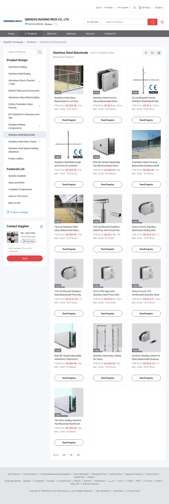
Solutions (71, 33)
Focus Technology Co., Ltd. (63, 490)
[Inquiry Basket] (135, 7)
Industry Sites (116, 474)
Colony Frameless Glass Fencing (20, 106)
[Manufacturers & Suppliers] (24, 6)
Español (27, 480)
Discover (90, 33)
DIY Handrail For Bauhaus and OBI (23, 116)
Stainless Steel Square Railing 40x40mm (23, 150)
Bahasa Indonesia (91, 483)
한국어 (120, 480)
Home (11, 33)
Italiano (77, 480)
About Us (51, 33)
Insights (91, 477)
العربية (111, 480)
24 (64, 455)
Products (32, 33)
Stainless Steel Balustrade (21, 134)
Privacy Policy (133, 490)
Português (38, 480)
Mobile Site (79, 477)
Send (24, 258)
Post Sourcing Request (162, 22)
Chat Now (29, 241)
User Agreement (103, 490)
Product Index (151, 474)
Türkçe (158, 480)
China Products (30, 474)
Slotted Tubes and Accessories (23, 90)
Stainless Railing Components (16, 126)
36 (71, 454)
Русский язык (64, 480)
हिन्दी (138, 480)
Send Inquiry (69, 120)
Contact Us (110, 33)
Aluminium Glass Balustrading (23, 97)
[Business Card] (41, 226)
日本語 (130, 480)
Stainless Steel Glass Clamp (22, 141)
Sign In (99, 7)
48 (78, 454)
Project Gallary (15, 158)
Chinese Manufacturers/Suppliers (55, 474)
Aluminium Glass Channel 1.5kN (21, 82)
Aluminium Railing (17, 66)
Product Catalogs (19, 212)
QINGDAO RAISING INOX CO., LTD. (47, 19)
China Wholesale (81, 474)
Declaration (119, 490)
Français (51, 480)
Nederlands (100, 480)
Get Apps (145, 7)
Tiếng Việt (74, 483)
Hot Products (14, 474)
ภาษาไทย (147, 480)
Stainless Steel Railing (19, 73)
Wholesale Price (99, 474)
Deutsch (87, 480)
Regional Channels (133, 474)
